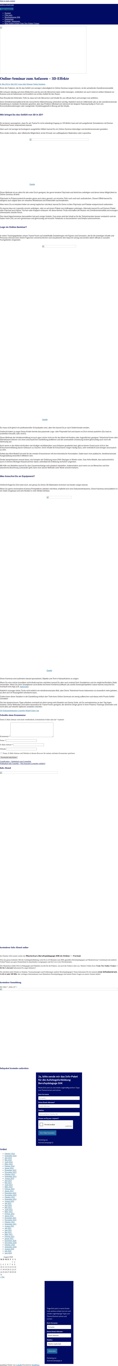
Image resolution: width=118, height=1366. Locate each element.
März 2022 (9, 1212)
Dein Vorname (43, 1094)
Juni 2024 (8, 1158)
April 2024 (9, 1162)
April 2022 (9, 1210)
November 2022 (10, 1195)
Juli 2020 (8, 1251)
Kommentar (5, 736)
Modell (28, 711)
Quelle (32, 184)
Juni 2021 (8, 1230)
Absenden (52, 1351)
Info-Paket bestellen (47, 1133)
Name (3, 740)
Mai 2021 (8, 1232)
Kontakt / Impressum (12, 21)
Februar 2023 (9, 1189)
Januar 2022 (9, 1216)
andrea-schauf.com (7, 5)
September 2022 (10, 1199)
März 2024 (9, 1164)
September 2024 (10, 1156)
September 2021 (10, 1224)
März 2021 (9, 1234)
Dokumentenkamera (10, 711)
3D (1, 711)
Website (3, 749)
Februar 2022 (9, 1214)
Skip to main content (7, 1)
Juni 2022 (8, 1205)
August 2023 (9, 1178)
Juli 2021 (8, 1228)
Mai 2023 (8, 1183)
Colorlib (19, 1365)
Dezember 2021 (10, 1218)
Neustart (8, 13)
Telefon (41, 1110)
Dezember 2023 (10, 1170)
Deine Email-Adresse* (46, 1102)
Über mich (8, 15)
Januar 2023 (9, 1191)
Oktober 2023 (10, 1174)
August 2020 (9, 1249)
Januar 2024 (9, 1168)
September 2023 (10, 1176)
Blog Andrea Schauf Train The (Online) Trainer (22, 23)
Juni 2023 (8, 1181)
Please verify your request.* (48, 1118)
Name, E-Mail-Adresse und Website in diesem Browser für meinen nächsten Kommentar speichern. (39, 753)
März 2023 (9, 1187)
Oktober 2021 (10, 1222)
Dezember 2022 (10, 1193)
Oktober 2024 (10, 1154)
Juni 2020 (8, 1253)
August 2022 (9, 1201)
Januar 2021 (9, 1239)
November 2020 (10, 1243)
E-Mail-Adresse (6, 745)
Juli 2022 (8, 1203)
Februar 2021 (9, 1236)
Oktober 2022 (10, 1197)
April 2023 (9, 1185)
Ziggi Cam (35, 711)
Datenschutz (9, 19)
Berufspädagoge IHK (12, 17)
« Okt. (2, 1277)
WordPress (35, 1365)
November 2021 (10, 1220)
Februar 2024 (9, 1166)
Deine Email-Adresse (55, 1331)
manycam (24, 687)
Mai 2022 (8, 1207)
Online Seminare (39, 84)
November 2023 (10, 1172)
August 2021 (9, 1226)
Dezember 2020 (10, 1241)
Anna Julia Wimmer (25, 84)
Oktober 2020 (10, 1245)
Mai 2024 (8, 1160)
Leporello (21, 711)
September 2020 (10, 1247)
